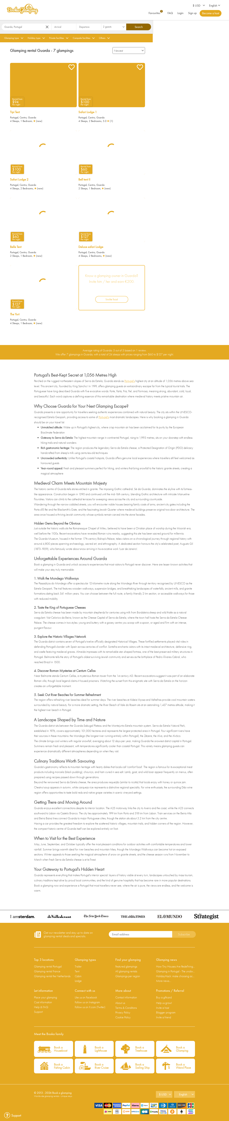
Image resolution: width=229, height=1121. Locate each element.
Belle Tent (15, 247)
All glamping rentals (126, 971)
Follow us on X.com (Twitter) (90, 1007)
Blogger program (166, 1012)
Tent (77, 971)
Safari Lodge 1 (87, 112)
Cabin (78, 976)
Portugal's (129, 381)
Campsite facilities (81, 38)
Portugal (14, 117)
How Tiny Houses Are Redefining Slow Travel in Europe (175, 966)
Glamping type (11, 38)
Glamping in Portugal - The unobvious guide (175, 971)
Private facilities (56, 38)
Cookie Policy (123, 1017)
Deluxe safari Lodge (90, 247)
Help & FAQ (41, 1007)
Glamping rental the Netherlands (52, 976)
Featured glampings (126, 966)
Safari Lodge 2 (19, 179)
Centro (23, 117)
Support (38, 1012)
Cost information (43, 1002)
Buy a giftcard (164, 997)
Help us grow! (164, 1003)
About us (120, 1003)
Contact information (126, 997)
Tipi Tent (15, 112)
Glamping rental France (47, 971)
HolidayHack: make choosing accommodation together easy (175, 976)
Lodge (78, 981)
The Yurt (14, 314)
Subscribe (184, 934)
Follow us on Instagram (87, 1002)
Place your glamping (45, 997)
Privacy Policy (122, 1012)
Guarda (32, 117)
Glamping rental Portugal (48, 966)
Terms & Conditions (126, 1008)
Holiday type (34, 38)
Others (102, 38)
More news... (163, 981)
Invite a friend (163, 1017)
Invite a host (162, 1008)
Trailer (78, 966)
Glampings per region (127, 976)
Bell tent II (84, 179)
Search (139, 27)
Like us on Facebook (86, 997)
